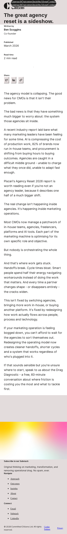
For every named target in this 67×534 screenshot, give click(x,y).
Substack (14, 513)
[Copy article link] (20, 80)
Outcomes (15, 484)
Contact (13, 498)
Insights (14, 488)
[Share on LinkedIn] (13, 80)
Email (13, 509)
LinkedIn (14, 518)
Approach (14, 479)
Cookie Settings (47, 528)
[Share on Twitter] (6, 80)
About (13, 493)
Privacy (60, 528)
